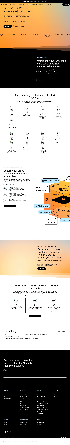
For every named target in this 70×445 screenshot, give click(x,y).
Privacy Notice (34, 442)
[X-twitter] (63, 438)
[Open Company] (50, 4)
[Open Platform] (23, 4)
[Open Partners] (36, 4)
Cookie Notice (16, 443)
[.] (51, 221)
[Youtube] (65, 438)
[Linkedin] (61, 438)
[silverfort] (4, 4)
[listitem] (36, 339)
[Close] (68, 441)
